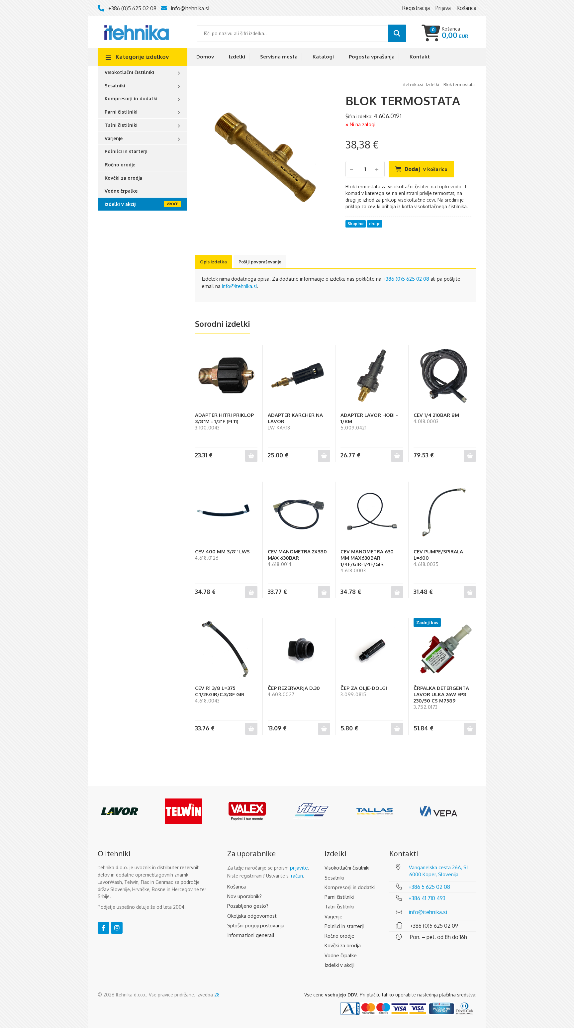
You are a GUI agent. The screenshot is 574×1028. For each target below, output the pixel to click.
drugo (374, 223)
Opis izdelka (213, 261)
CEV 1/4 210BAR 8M (436, 415)
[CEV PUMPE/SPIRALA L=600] (445, 513)
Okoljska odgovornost (252, 916)
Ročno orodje (120, 164)
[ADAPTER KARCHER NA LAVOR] (299, 376)
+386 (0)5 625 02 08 (132, 8)
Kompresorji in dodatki (131, 98)
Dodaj (426, 169)
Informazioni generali (250, 935)
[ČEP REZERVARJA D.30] (299, 649)
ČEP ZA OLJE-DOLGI (363, 688)
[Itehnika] (136, 32)
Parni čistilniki (121, 112)
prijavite (299, 868)
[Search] (397, 33)
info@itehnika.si (190, 8)
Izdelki (237, 56)
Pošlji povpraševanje (260, 261)
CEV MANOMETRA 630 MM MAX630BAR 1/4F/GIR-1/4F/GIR (367, 557)
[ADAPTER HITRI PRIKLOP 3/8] (226, 376)
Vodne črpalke (121, 191)
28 (217, 994)
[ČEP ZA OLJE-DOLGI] (371, 649)
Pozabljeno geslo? (247, 906)
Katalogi (323, 56)
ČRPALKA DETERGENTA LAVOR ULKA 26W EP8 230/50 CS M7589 (441, 694)
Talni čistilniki (121, 125)
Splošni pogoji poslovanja (255, 925)
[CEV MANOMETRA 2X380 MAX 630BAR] (299, 513)
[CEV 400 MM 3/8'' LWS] (226, 513)
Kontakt (420, 56)
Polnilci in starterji (126, 151)
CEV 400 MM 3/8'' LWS (222, 551)
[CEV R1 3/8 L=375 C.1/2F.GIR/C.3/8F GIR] (226, 649)
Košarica (236, 887)
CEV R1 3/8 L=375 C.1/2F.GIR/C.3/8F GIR (219, 691)
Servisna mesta (279, 56)
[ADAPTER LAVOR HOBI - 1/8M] (371, 376)
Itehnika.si (413, 84)
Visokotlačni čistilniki (129, 72)
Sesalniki (115, 85)
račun (297, 876)
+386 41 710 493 (427, 898)
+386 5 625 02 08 (429, 887)
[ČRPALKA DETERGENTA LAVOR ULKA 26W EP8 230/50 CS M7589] (445, 649)
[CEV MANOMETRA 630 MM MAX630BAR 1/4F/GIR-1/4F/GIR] (371, 513)
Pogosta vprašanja (372, 56)
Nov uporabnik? (244, 896)
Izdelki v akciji (121, 204)
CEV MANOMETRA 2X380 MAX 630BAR (297, 554)
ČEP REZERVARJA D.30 (294, 688)
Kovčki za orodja (123, 178)
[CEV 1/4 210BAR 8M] (445, 376)
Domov (205, 56)
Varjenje (114, 138)
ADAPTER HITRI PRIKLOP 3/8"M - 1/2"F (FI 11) (224, 418)
